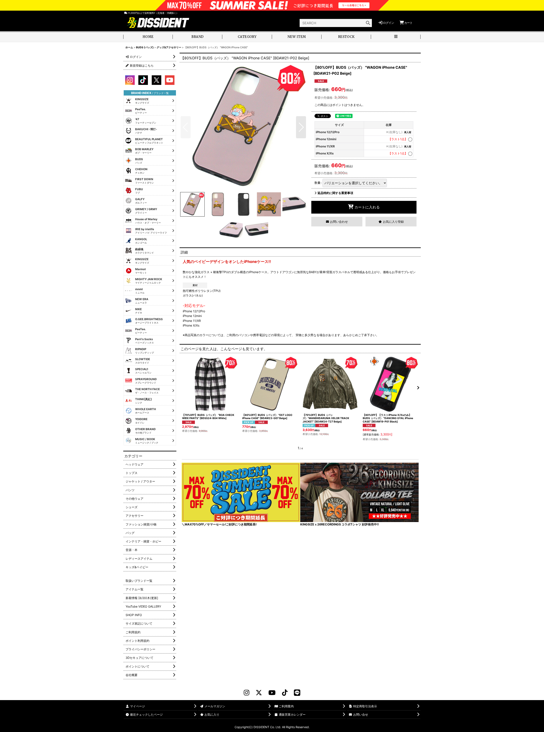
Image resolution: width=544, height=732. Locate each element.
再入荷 (407, 132)
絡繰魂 (144, 250)
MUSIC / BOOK (146, 440)
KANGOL (141, 240)
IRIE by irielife (151, 230)
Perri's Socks (144, 340)
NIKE (138, 310)
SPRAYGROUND (146, 380)
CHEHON (141, 170)
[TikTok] (285, 692)
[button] (396, 37)
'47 (145, 120)
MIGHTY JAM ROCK (148, 280)
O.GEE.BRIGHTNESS (149, 320)
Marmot (141, 270)
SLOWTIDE (142, 360)
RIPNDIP (144, 350)
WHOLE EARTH (145, 410)
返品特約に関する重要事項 (335, 193)
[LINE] (297, 692)
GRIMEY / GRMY (146, 210)
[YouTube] (272, 692)
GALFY (141, 200)
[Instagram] (246, 692)
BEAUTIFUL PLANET (149, 140)
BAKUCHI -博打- (146, 130)
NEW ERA (141, 300)
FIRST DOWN (144, 180)
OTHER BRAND (145, 430)
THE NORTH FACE (147, 390)
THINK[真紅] (143, 400)
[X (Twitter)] (259, 692)
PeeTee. (141, 110)
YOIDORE (141, 420)
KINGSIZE (142, 100)
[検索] (368, 23)
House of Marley (148, 220)
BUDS (139, 160)
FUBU (139, 190)
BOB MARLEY (144, 150)
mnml (139, 290)
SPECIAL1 (143, 370)
